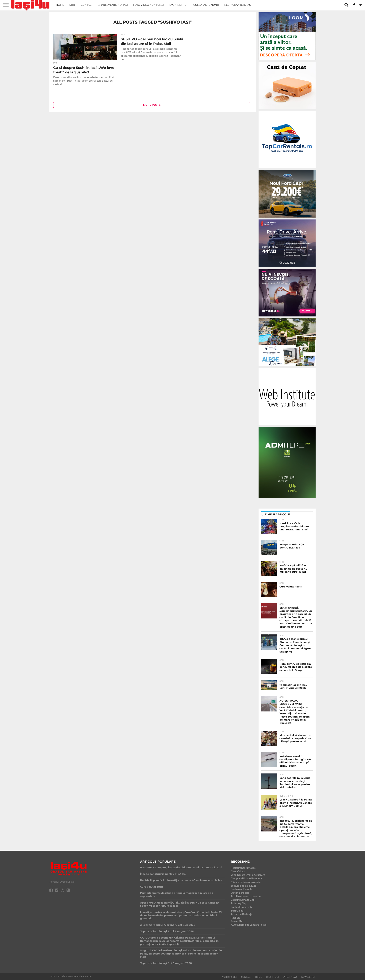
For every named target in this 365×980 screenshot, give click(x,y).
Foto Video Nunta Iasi (148, 4)
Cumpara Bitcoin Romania (246, 878)
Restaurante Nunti (205, 4)
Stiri (72, 4)
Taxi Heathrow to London (246, 896)
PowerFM (237, 921)
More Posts (151, 104)
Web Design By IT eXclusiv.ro (248, 874)
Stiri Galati (237, 910)
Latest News (290, 977)
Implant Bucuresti (241, 906)
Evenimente (177, 4)
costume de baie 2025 (243, 885)
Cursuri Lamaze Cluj (243, 899)
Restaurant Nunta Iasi (243, 867)
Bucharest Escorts (241, 889)
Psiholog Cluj (238, 903)
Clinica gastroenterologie (245, 882)
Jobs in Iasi (272, 977)
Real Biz (235, 917)
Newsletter (308, 977)
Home (60, 4)
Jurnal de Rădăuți (241, 914)
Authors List (229, 977)
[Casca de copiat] (287, 110)
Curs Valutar (238, 871)
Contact (87, 4)
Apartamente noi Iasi (113, 4)
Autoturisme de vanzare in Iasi (249, 924)
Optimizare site (240, 892)
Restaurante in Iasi (238, 4)
